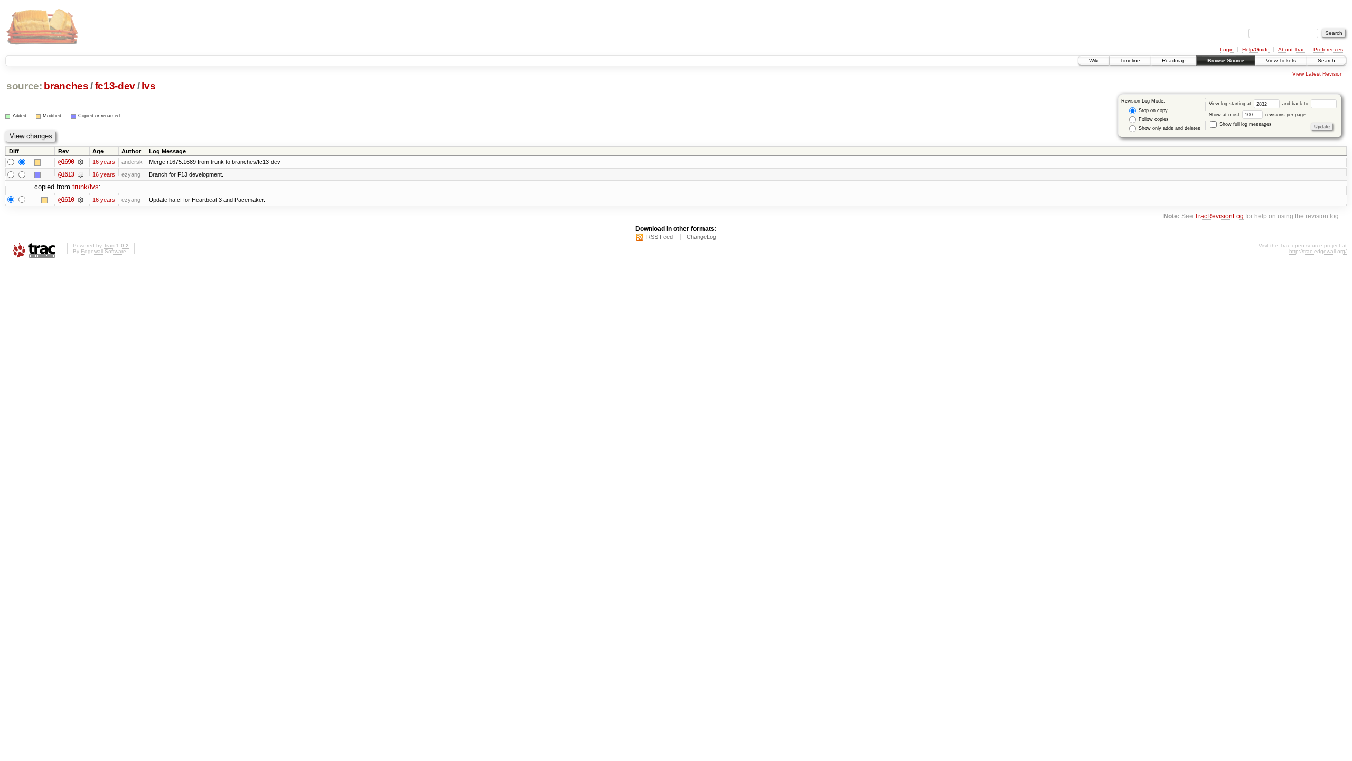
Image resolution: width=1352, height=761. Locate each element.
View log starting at (1231, 103)
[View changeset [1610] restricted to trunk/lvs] (80, 199)
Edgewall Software (103, 251)
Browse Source (1225, 60)
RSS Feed (659, 237)
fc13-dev (115, 85)
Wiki (1093, 60)
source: (24, 85)
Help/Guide (1256, 49)
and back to (1296, 103)
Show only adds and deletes (1168, 128)
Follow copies (1153, 119)
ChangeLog (701, 237)
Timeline (1130, 60)
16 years (103, 162)
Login (1227, 49)
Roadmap (1174, 60)
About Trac (1291, 49)
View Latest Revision (1317, 74)
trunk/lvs (85, 187)
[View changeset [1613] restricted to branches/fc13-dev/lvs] (80, 174)
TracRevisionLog (1219, 215)
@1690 (66, 161)
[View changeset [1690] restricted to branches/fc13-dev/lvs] (80, 161)
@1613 (66, 174)
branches (66, 85)
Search (1326, 60)
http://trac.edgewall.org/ (1318, 251)
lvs (148, 85)
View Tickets (1281, 60)
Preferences (1328, 49)
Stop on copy (1152, 110)
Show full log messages (1245, 124)
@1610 (66, 199)
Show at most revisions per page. (1258, 114)
